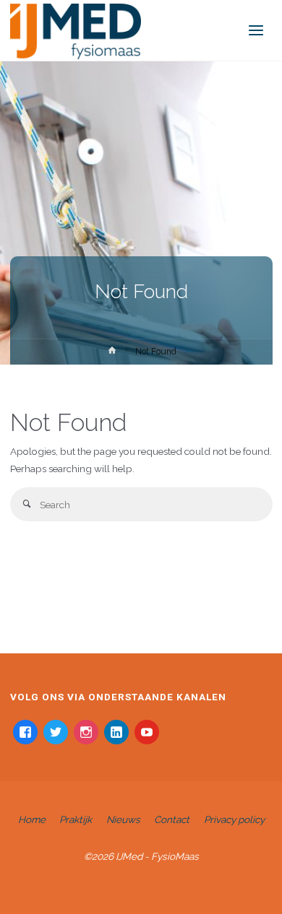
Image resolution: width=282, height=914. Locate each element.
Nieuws (123, 819)
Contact (171, 819)
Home (32, 819)
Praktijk (75, 819)
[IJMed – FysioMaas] (75, 30)
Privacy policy (234, 819)
